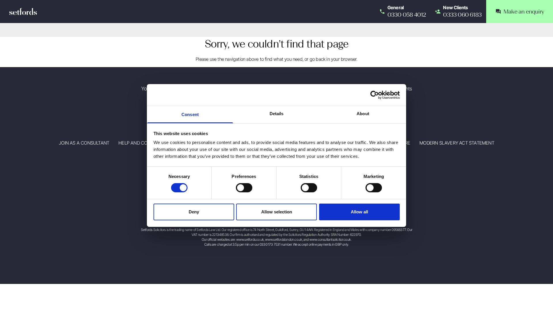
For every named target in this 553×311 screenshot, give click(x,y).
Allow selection (276, 211)
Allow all (359, 211)
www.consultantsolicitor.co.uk (330, 239)
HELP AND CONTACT (139, 143)
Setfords (23, 11)
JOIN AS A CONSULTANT (84, 143)
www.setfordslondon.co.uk (283, 239)
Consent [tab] (190, 114)
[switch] (244, 187)
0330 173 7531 (270, 244)
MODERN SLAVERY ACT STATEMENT (456, 143)
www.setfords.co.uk (250, 239)
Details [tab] (277, 113)
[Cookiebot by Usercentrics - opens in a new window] (374, 94)
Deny (194, 211)
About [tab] (363, 113)
